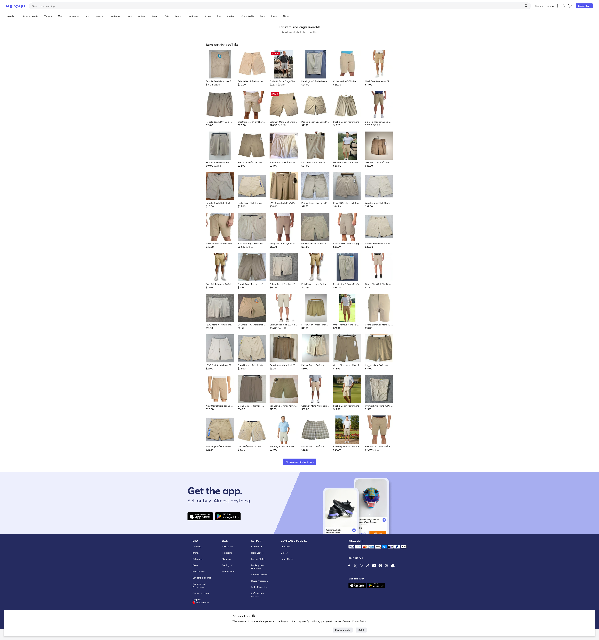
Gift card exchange (201, 577)
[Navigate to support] (351, 547)
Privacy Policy (359, 621)
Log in (550, 5)
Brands (195, 552)
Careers (284, 552)
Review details (342, 629)
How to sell (227, 546)
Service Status (258, 558)
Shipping (226, 558)
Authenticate (228, 571)
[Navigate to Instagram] (361, 565)
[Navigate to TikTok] (368, 565)
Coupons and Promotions (199, 585)
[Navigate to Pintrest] (380, 565)
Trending (196, 546)
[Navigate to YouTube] (374, 565)
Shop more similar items (300, 462)
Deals (195, 565)
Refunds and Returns (257, 595)
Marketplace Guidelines (257, 567)
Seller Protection (259, 587)
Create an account (201, 593)
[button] (563, 6)
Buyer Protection (259, 580)
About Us (285, 546)
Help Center (257, 552)
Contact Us (256, 546)
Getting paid (228, 565)
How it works (198, 571)
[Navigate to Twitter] (355, 565)
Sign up (539, 5)
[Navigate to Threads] (386, 565)
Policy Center (287, 558)
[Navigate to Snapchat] (393, 565)
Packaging (227, 552)
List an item (584, 5)
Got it (361, 629)
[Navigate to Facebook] (349, 565)
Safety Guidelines (259, 574)
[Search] (526, 6)
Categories (197, 558)
